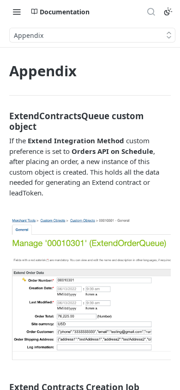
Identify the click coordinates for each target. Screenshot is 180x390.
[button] (90, 289)
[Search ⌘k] (151, 11)
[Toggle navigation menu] (16, 11)
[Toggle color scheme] (168, 11)
